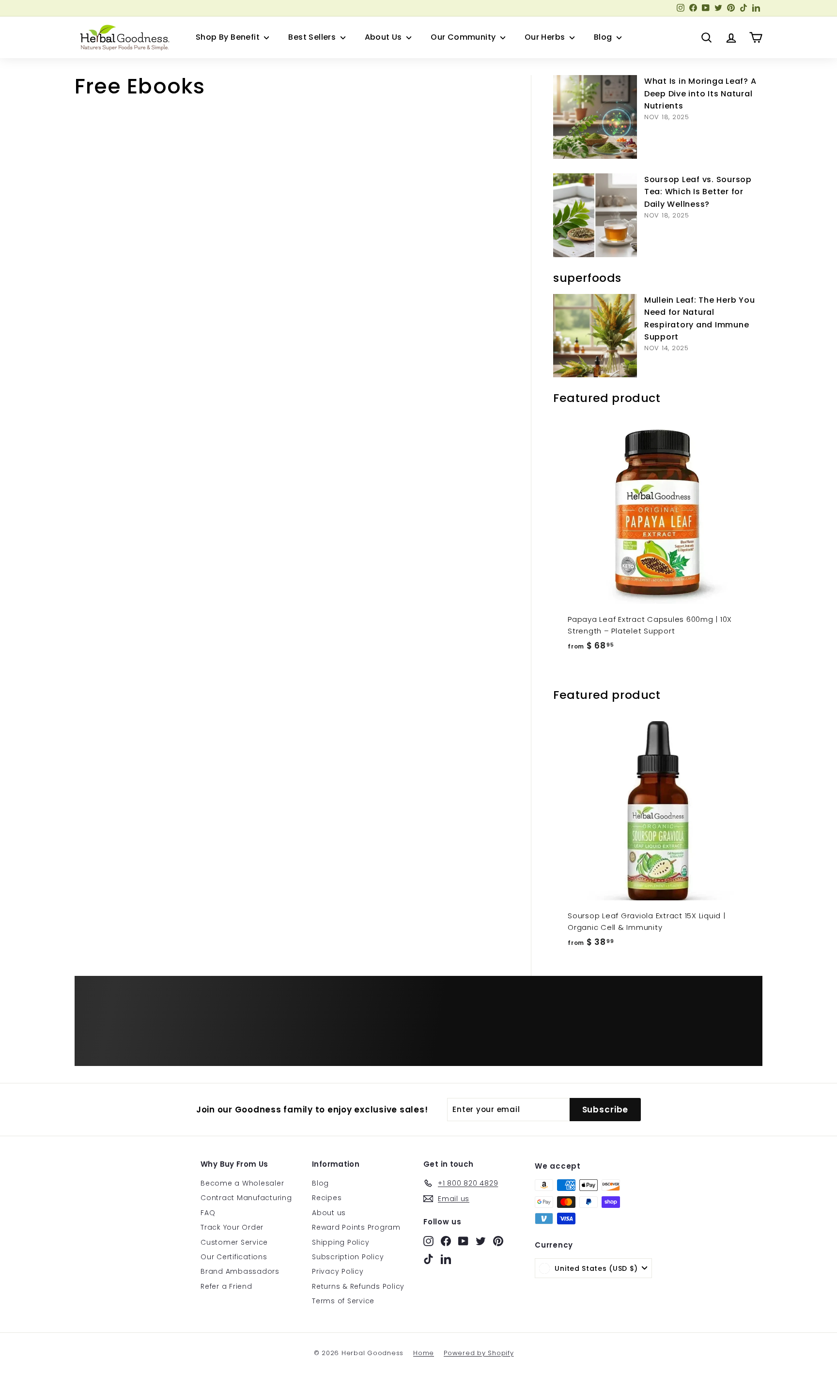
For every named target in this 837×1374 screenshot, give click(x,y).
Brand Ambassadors (240, 1271)
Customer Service (234, 1242)
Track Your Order (232, 1227)
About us (329, 1213)
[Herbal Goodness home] (123, 37)
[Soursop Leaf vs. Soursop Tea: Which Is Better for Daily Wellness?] (595, 215)
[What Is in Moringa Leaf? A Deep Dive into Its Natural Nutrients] (595, 117)
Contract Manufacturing (246, 1198)
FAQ (208, 1213)
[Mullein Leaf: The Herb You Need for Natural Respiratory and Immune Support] (595, 336)
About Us (384, 37)
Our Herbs (546, 37)
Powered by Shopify (479, 1353)
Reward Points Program (356, 1227)
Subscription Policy (348, 1257)
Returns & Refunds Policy (358, 1286)
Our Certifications (234, 1257)
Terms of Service (343, 1301)
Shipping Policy (340, 1242)
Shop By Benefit (229, 37)
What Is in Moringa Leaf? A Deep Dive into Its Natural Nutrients (700, 93)
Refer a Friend (226, 1286)
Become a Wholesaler (242, 1183)
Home (423, 1353)
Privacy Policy (338, 1271)
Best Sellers (313, 37)
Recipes (326, 1198)
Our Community (464, 37)
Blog (604, 37)
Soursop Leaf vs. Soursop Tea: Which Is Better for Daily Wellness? (698, 192)
